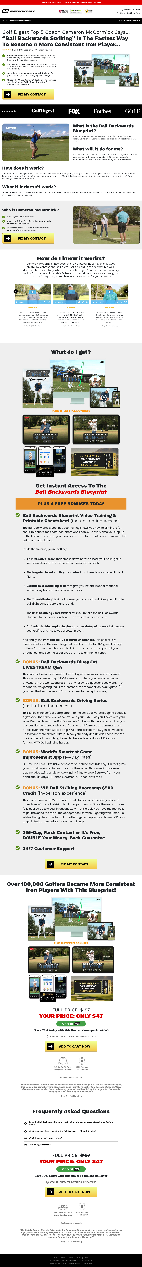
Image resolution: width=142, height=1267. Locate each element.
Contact (70, 1258)
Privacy (78, 1258)
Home (56, 1258)
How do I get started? (40, 1144)
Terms (86, 1258)
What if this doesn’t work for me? (45, 1138)
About (63, 1258)
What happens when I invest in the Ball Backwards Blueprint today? (62, 1131)
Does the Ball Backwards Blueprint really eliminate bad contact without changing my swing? (71, 1123)
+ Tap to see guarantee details (71, 1078)
